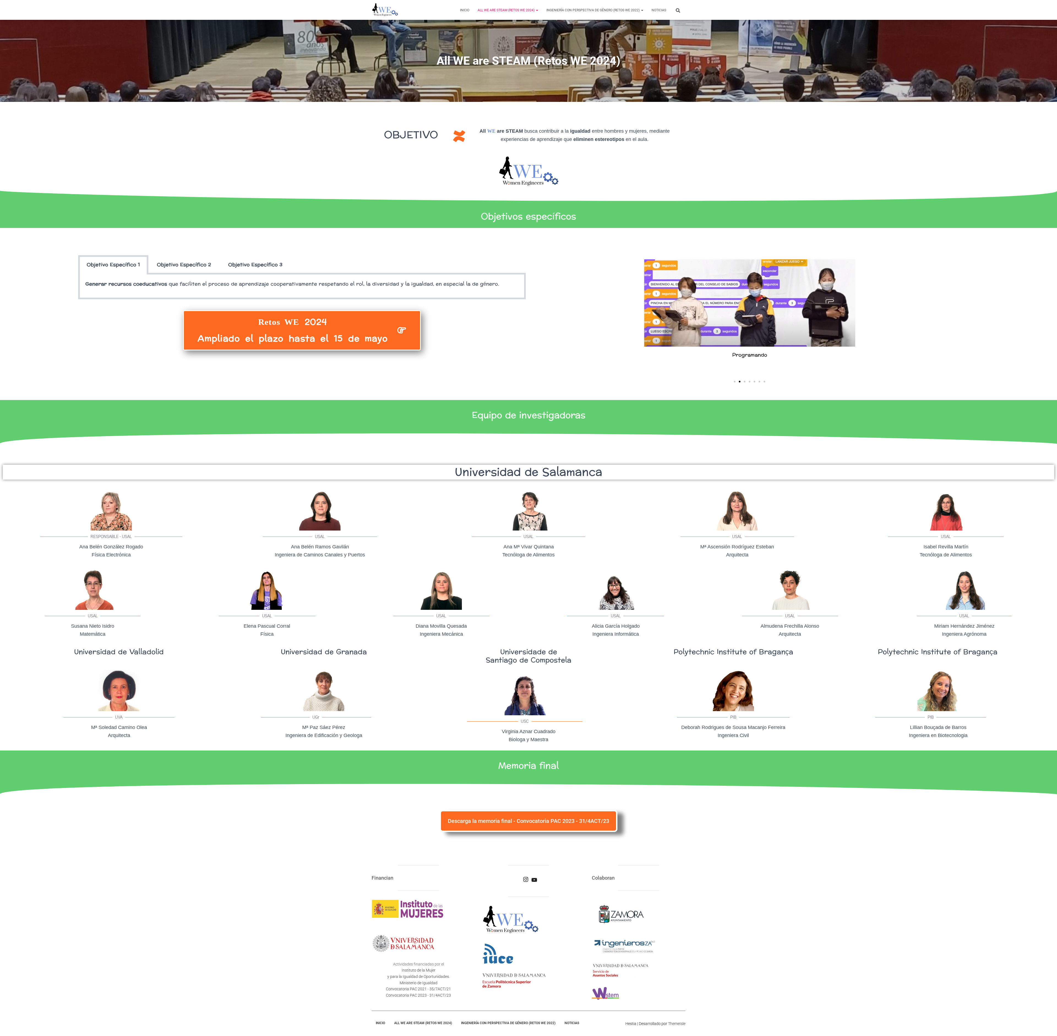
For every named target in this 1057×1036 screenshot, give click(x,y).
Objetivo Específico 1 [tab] (113, 264)
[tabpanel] (302, 286)
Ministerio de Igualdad (418, 983)
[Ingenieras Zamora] (385, 10)
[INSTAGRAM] (525, 881)
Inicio (464, 10)
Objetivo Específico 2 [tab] (184, 264)
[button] (536, 10)
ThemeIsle (676, 1023)
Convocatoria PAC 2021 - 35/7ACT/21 (418, 989)
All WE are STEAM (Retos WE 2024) (506, 10)
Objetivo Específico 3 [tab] (255, 264)
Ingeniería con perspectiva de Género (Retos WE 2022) (593, 10)
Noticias (659, 10)
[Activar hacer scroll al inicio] (1046, 1025)
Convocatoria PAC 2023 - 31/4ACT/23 (418, 995)
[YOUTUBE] (534, 881)
